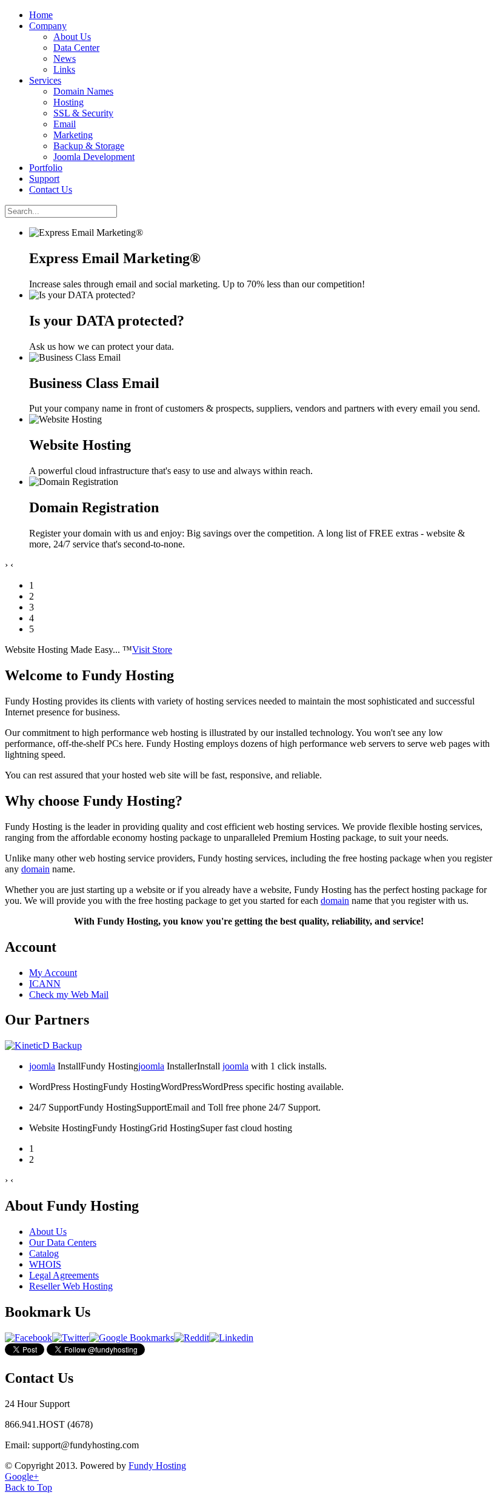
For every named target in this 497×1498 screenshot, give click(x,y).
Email (64, 124)
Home (41, 15)
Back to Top (28, 1487)
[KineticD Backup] (43, 1045)
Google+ (22, 1476)
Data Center (76, 47)
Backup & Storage (88, 146)
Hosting (68, 102)
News (64, 58)
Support (44, 178)
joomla (42, 1066)
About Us (72, 37)
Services (45, 80)
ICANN (45, 983)
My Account (53, 973)
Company (48, 26)
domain (35, 869)
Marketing (73, 135)
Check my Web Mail (68, 994)
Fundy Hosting (157, 1465)
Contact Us (50, 189)
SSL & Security (83, 113)
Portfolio (45, 167)
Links (64, 69)
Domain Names (83, 91)
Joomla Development (94, 157)
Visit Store (152, 649)
